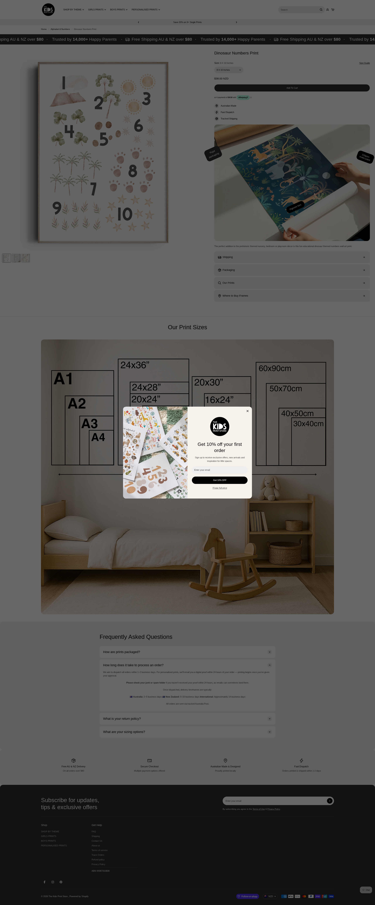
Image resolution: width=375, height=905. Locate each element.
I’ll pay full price (220, 488)
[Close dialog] (247, 411)
